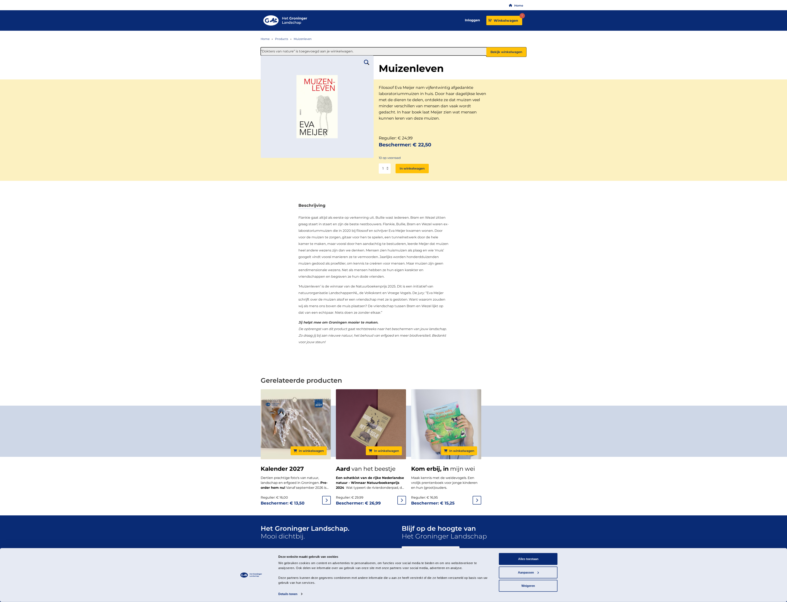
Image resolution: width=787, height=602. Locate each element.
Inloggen (472, 20)
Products (281, 39)
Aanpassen (526, 572)
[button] (366, 62)
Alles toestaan (528, 559)
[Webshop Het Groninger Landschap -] (285, 20)
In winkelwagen (412, 168)
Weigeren (528, 585)
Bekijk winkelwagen (506, 52)
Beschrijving (311, 205)
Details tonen (287, 594)
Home (518, 5)
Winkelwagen (507, 19)
